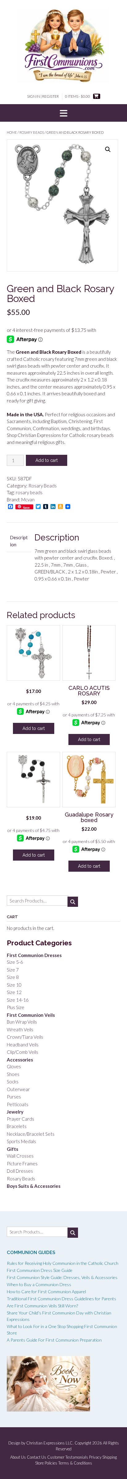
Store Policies (46, 1463)
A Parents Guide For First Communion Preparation (54, 1340)
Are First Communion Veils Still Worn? (42, 1305)
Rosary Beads (31, 132)
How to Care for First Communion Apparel (46, 1291)
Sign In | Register (43, 96)
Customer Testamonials (67, 1457)
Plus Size (15, 1007)
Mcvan (28, 499)
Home (12, 132)
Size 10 (14, 985)
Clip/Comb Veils (22, 1052)
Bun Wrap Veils (22, 1022)
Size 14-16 (18, 1000)
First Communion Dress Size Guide (39, 1270)
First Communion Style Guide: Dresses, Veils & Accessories (62, 1277)
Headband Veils (23, 1044)
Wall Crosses (20, 1156)
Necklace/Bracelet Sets (31, 1134)
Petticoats (17, 1104)
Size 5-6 (15, 962)
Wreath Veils (20, 1029)
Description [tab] (19, 541)
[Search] (73, 902)
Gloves (14, 1066)
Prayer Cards (20, 1119)
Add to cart (46, 460)
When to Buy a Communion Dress (39, 1284)
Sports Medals (21, 1141)
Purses (14, 1096)
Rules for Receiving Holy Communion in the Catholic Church (62, 1263)
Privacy (95, 1457)
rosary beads (29, 492)
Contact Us (36, 1457)
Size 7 (13, 969)
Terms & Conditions (75, 1463)
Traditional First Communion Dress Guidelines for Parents (61, 1298)
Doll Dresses (20, 1171)
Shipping (109, 1457)
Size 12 (14, 992)
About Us (18, 1457)
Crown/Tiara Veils (25, 1037)
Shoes (13, 1074)
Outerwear (18, 1089)
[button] (63, 113)
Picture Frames (22, 1163)
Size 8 (13, 977)
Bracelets (17, 1126)
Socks (12, 1081)
